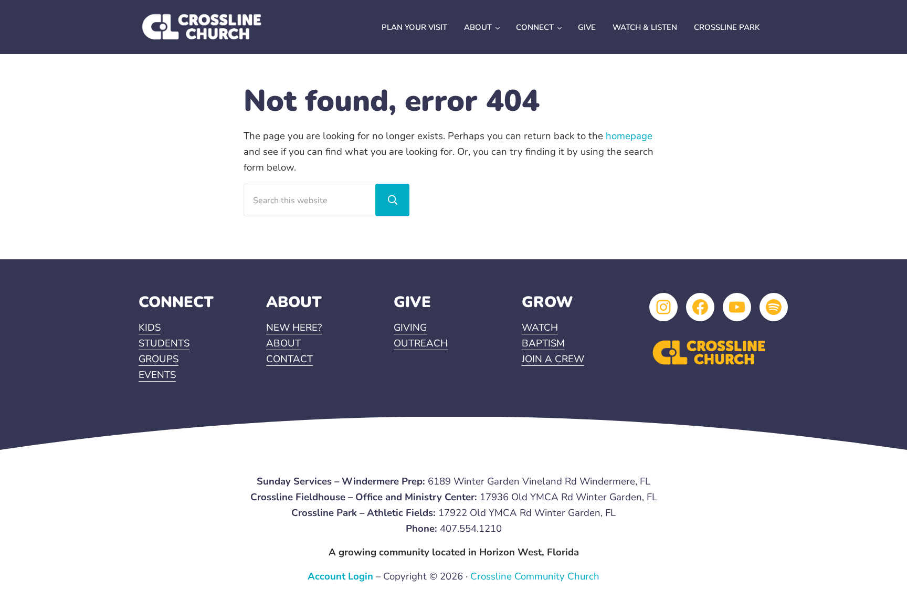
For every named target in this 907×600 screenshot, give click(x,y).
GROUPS (158, 359)
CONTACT (289, 359)
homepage (629, 136)
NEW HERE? (294, 327)
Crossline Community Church (534, 576)
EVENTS (157, 375)
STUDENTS (164, 343)
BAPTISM (543, 343)
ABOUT (283, 343)
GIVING (410, 327)
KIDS (150, 327)
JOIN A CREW (553, 359)
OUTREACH (421, 343)
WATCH (540, 327)
